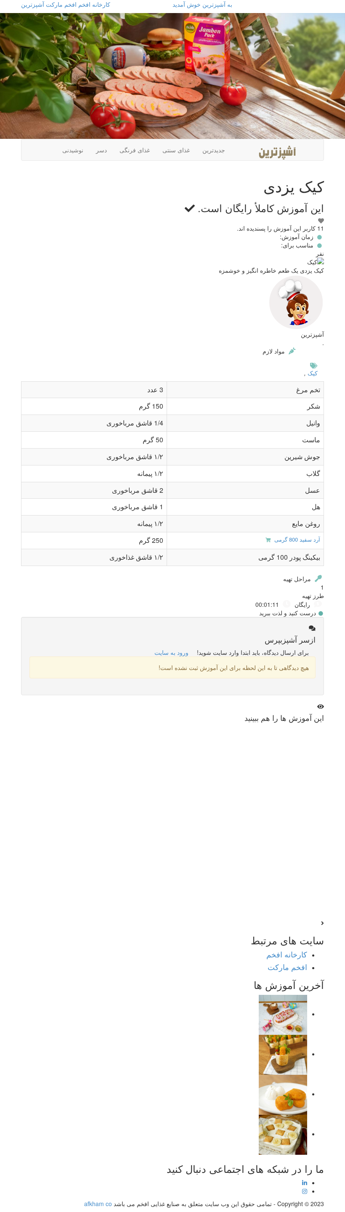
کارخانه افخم (94, 4)
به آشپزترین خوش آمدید (202, 4)
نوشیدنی (72, 150)
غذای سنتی (176, 150)
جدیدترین (213, 150)
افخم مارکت (61, 4)
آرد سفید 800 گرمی (296, 539)
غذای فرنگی (134, 150)
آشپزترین (32, 4)
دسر (101, 150)
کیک (313, 373)
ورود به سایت (171, 652)
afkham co (98, 1203)
